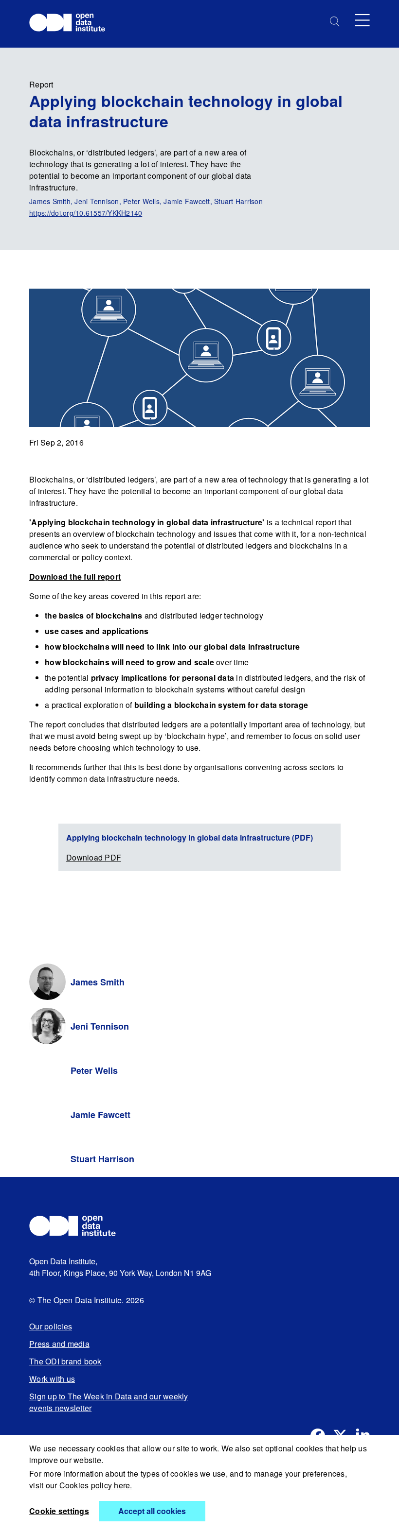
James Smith (98, 982)
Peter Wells (94, 1070)
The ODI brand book (65, 1361)
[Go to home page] (71, 24)
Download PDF (93, 857)
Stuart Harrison (102, 1159)
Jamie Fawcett (100, 1114)
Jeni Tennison (100, 1026)
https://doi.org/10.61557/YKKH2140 (85, 213)
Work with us (52, 1378)
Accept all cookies (152, 1510)
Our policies (50, 1326)
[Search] (335, 22)
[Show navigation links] (362, 20)
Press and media (59, 1343)
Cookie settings (59, 1510)
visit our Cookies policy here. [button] (80, 1485)
